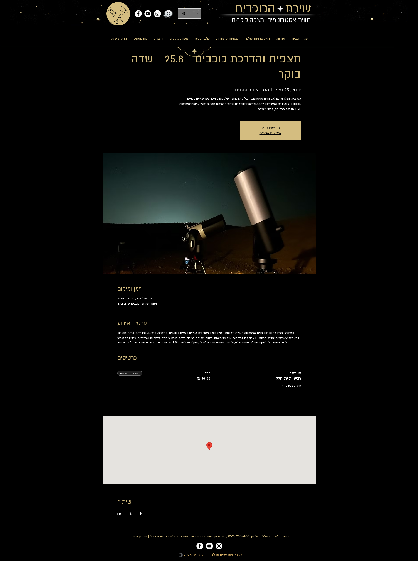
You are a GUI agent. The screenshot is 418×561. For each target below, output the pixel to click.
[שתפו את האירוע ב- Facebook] (141, 513)
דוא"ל (266, 536)
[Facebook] (138, 13)
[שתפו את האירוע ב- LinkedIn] (119, 513)
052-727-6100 (238, 536)
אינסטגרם (181, 536)
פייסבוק (219, 536)
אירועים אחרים (270, 133)
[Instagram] (157, 13)
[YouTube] (147, 13)
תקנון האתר (138, 536)
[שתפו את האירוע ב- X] (130, 513)
